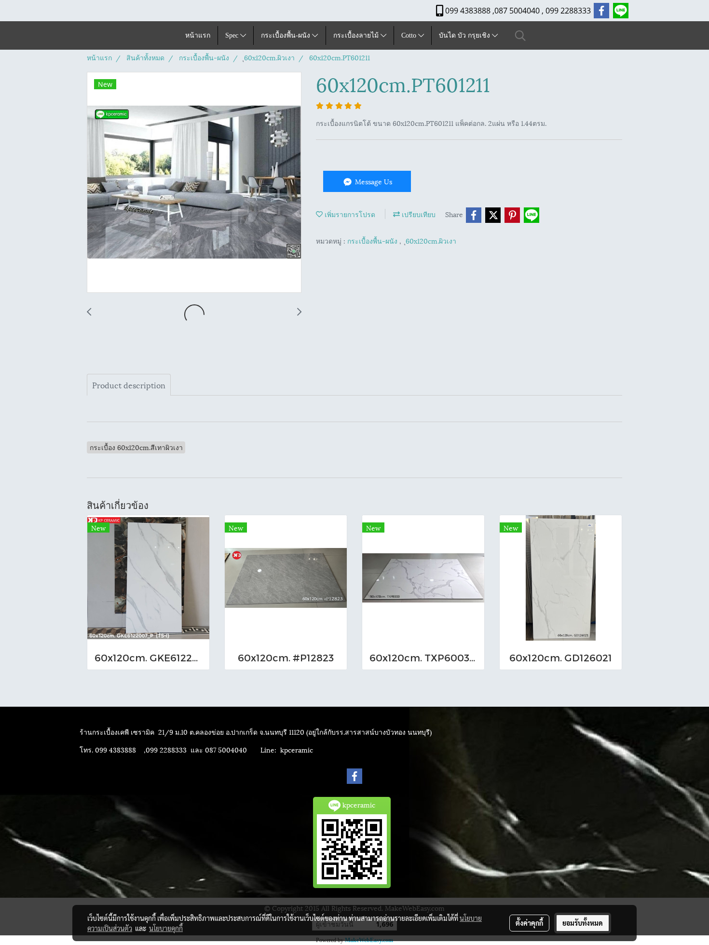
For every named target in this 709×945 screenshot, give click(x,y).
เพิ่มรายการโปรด (349, 214)
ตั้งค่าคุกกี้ (529, 922)
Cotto (409, 35)
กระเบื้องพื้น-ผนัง (286, 35)
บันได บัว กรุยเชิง (465, 35)
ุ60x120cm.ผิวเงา (431, 240)
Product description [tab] (128, 385)
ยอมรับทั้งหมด (582, 922)
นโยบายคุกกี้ (166, 928)
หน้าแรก (197, 35)
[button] (520, 35)
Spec (232, 35)
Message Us (372, 181)
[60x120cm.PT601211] (194, 182)
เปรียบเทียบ (418, 214)
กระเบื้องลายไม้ (357, 35)
